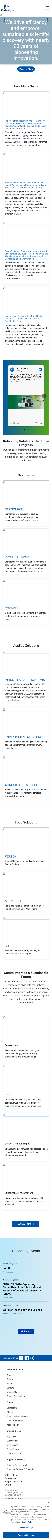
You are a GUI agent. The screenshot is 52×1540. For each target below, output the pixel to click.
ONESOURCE (14, 509)
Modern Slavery (14, 1392)
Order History (13, 1449)
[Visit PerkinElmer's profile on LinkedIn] (12, 369)
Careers (10, 1388)
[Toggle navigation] (47, 7)
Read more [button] (14, 382)
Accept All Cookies (26, 1535)
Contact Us (12, 1408)
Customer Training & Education (21, 1469)
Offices (10, 1412)
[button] (8, 396)
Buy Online (12, 1436)
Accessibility (13, 1425)
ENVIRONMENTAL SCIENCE (24, 737)
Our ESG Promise (26, 1224)
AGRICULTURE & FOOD (21, 785)
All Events (26, 1331)
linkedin (21, 1358)
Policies (10, 1379)
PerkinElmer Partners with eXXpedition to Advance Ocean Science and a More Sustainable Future (24, 318)
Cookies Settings (26, 1527)
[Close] (49, 1503)
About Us (11, 1375)
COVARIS (11, 608)
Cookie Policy (27, 1522)
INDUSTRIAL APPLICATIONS (25, 680)
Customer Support (13, 1498)
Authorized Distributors (17, 1416)
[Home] (8, 8)
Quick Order (12, 1440)
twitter (32, 1358)
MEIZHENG (13, 901)
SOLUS (9, 946)
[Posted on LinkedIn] (40, 369)
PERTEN (11, 856)
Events (10, 1383)
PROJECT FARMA (17, 557)
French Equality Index (17, 1396)
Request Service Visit (17, 1465)
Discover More (26, 69)
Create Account (14, 1453)
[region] (26, 1519)
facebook (27, 1358)
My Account (12, 1445)
